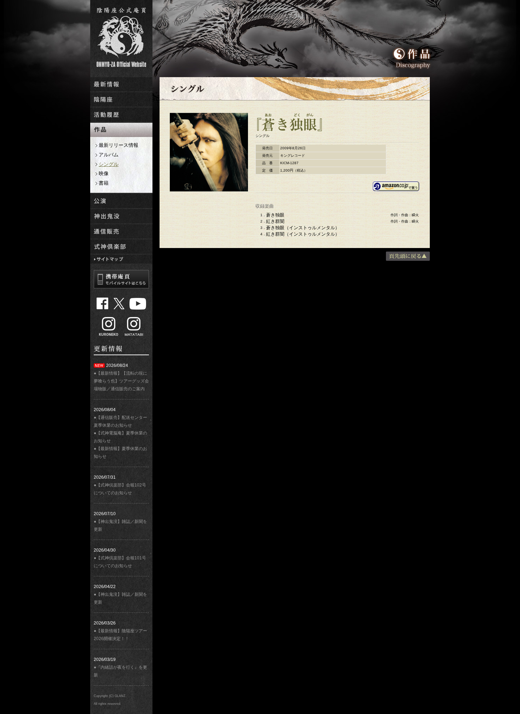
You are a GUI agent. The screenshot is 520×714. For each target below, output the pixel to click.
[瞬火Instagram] (133, 326)
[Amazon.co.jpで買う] (396, 188)
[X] (119, 303)
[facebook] (102, 303)
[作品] (121, 134)
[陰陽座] (121, 103)
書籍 (104, 183)
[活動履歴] (121, 118)
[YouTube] (137, 303)
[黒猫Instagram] (108, 326)
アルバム (109, 154)
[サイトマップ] (121, 260)
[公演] (121, 205)
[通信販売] (121, 235)
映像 (104, 173)
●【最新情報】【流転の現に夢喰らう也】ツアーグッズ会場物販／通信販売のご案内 (121, 381)
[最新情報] (121, 88)
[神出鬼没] (121, 220)
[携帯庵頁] (121, 279)
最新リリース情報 (118, 145)
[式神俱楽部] (121, 250)
